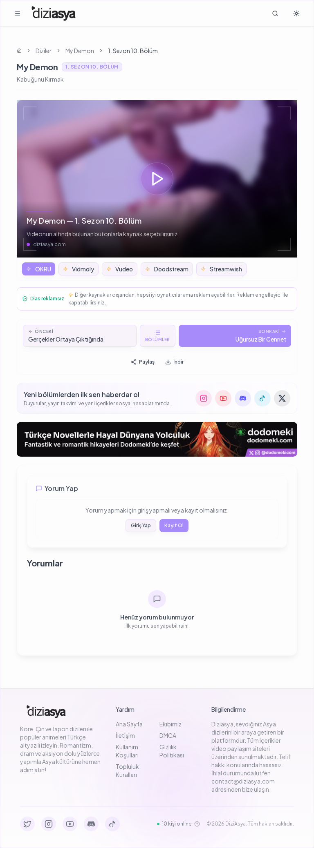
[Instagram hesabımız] (203, 398)
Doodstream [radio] (171, 269)
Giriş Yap (141, 525)
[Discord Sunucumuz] (91, 824)
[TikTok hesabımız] (262, 398)
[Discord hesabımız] (243, 398)
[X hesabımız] (282, 398)
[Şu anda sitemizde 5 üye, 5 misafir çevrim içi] (197, 824)
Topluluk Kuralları (127, 770)
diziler (44, 50)
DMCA (167, 735)
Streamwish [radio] (226, 269)
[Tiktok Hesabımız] (112, 824)
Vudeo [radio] (124, 269)
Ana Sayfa (129, 724)
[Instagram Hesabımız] (48, 824)
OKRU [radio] (43, 269)
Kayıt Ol (174, 525)
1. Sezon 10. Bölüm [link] (133, 50)
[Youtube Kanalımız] (70, 824)
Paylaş (147, 362)
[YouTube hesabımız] (223, 398)
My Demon (79, 50)
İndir (178, 362)
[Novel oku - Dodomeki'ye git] (157, 439)
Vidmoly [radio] (83, 269)
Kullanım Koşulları (127, 751)
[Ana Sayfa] (54, 13)
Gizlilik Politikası (171, 751)
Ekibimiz (170, 724)
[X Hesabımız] (27, 824)
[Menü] (17, 13)
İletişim (125, 735)
